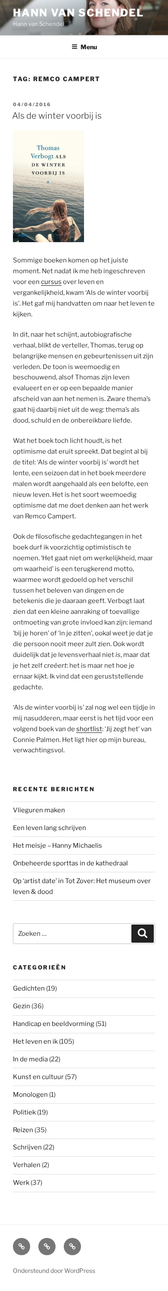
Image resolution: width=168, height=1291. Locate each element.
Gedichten (29, 988)
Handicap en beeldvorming (53, 1024)
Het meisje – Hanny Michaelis (57, 845)
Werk (21, 1183)
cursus (51, 282)
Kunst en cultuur (38, 1077)
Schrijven (27, 1147)
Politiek (24, 1112)
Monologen (30, 1094)
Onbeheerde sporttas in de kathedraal (70, 863)
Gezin (21, 1006)
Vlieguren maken (39, 810)
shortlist (89, 729)
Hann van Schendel (78, 12)
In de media (30, 1059)
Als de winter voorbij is (57, 115)
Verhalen (26, 1165)
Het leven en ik (35, 1041)
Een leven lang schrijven (49, 828)
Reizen (23, 1130)
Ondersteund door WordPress (54, 1270)
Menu (89, 47)
